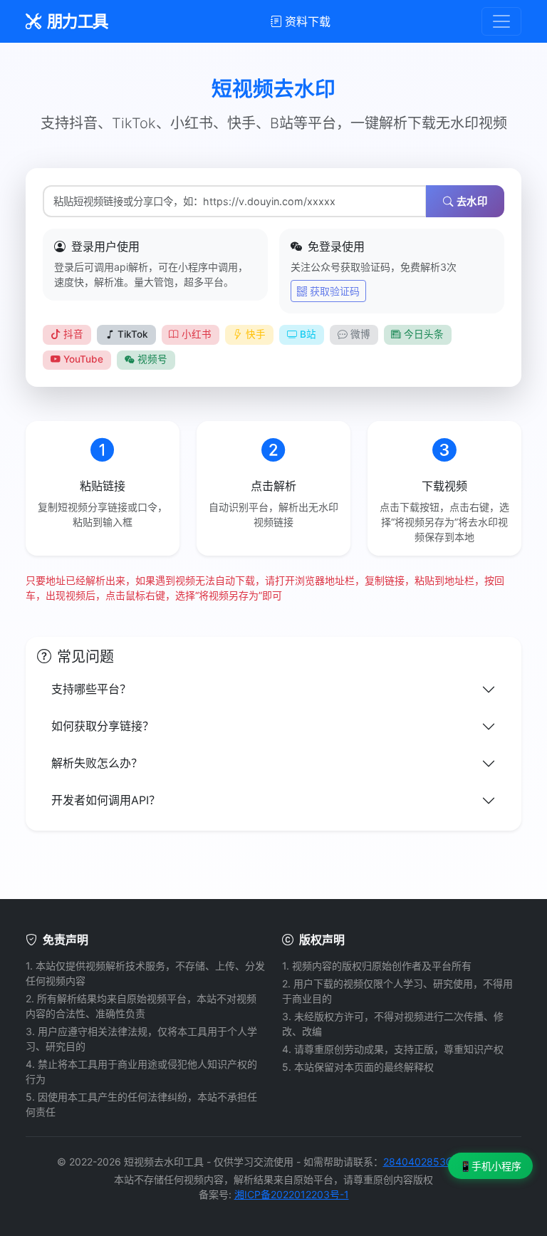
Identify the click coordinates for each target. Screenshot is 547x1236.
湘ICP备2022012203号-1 (291, 1194)
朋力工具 (77, 21)
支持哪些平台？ (91, 689)
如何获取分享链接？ (102, 726)
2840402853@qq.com (437, 1161)
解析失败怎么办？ (96, 763)
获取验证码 (335, 291)
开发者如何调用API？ (105, 800)
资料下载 (307, 21)
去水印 (472, 201)
